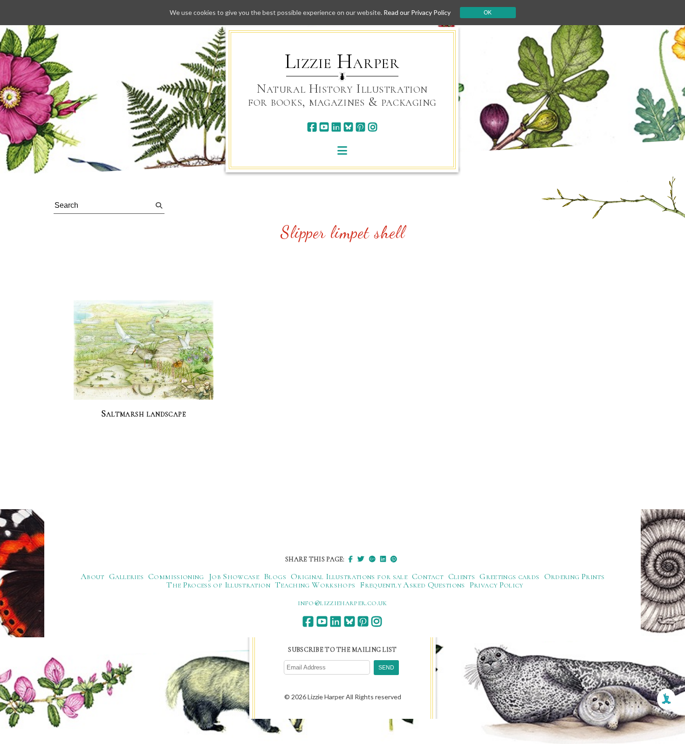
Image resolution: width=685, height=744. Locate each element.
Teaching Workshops (315, 585)
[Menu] (342, 150)
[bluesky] (348, 127)
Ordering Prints (574, 576)
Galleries (126, 576)
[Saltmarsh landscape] (143, 350)
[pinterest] (360, 127)
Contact (428, 576)
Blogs (275, 576)
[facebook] (312, 127)
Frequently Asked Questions (412, 585)
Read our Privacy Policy (417, 12)
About (92, 576)
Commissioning (176, 576)
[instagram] (372, 127)
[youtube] (324, 127)
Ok (488, 12)
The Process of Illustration (218, 585)
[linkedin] (336, 127)
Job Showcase (234, 576)
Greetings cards (509, 576)
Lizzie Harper (342, 61)
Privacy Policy (496, 585)
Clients (461, 576)
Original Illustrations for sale (349, 576)
